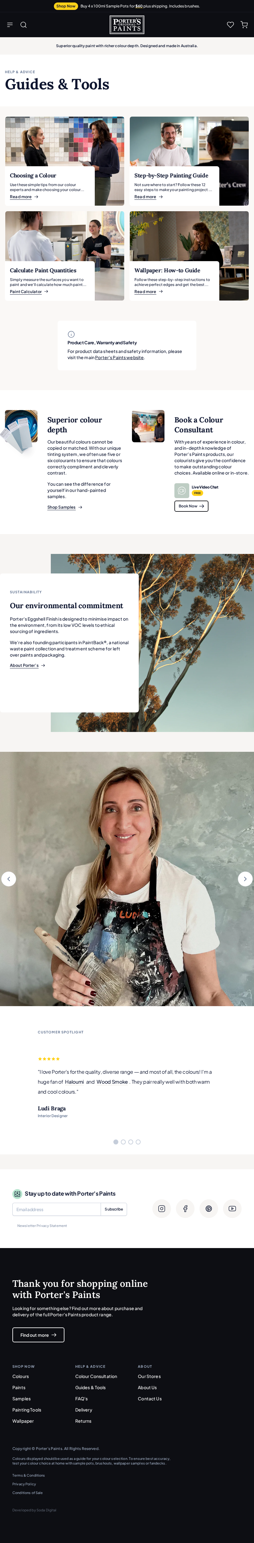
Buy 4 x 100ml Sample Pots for (140, 6)
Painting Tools (26, 1409)
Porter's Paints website (119, 357)
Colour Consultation (96, 1376)
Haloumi (74, 1081)
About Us (147, 1387)
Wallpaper (23, 1421)
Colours (20, 1376)
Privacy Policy (24, 1484)
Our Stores (149, 1376)
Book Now (188, 506)
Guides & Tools (90, 1387)
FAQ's (81, 1398)
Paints (18, 1387)
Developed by (34, 1510)
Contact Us (149, 1398)
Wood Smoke (112, 1081)
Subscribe (114, 1209)
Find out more (34, 1335)
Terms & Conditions (28, 1475)
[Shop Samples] (21, 426)
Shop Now (66, 6)
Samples (21, 1398)
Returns (83, 1421)
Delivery (83, 1409)
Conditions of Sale (27, 1493)
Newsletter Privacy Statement (42, 1226)
